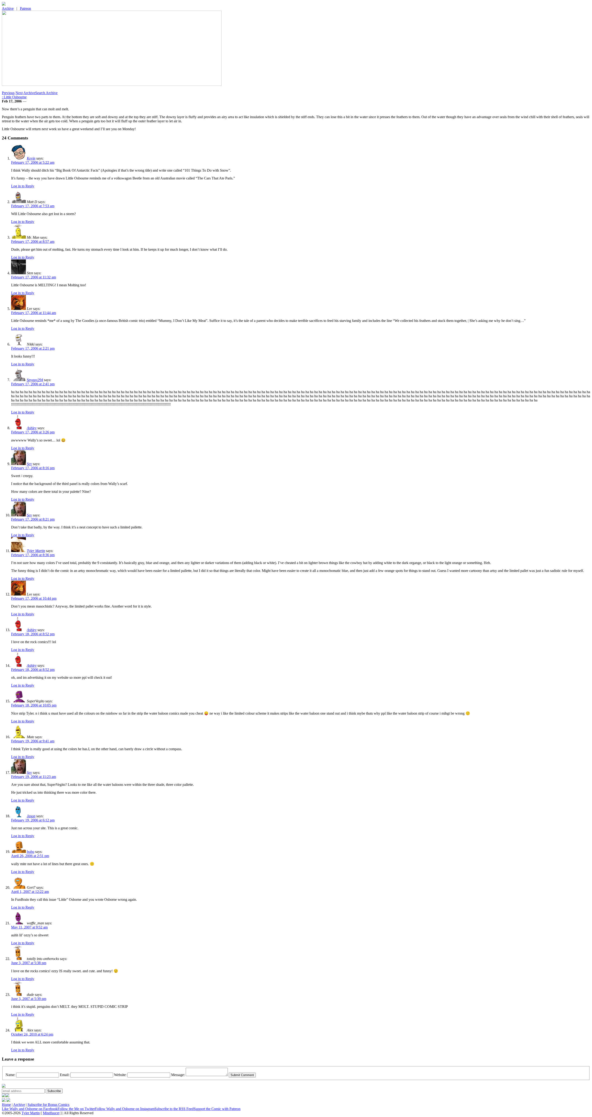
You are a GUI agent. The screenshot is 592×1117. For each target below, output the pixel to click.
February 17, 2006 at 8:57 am (32, 242)
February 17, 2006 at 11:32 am (33, 277)
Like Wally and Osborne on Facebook (30, 1109)
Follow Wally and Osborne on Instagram (124, 1109)
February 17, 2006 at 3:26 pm (33, 432)
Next (19, 93)
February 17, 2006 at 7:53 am (32, 206)
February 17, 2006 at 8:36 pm (33, 555)
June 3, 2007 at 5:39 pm (28, 999)
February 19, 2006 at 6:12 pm (33, 820)
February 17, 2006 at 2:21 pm (33, 348)
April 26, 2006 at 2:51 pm (30, 856)
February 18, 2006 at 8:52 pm (33, 634)
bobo (30, 852)
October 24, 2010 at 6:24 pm (32, 1034)
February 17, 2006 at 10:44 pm (33, 598)
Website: (120, 1075)
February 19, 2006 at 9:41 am (32, 741)
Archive (8, 8)
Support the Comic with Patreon (217, 1109)
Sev (29, 464)
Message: (178, 1075)
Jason (31, 816)
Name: (10, 1075)
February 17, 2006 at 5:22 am (32, 162)
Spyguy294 (35, 380)
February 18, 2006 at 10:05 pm (33, 705)
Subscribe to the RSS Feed (174, 1109)
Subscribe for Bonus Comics (48, 1105)
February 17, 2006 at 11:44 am (33, 313)
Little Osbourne (14, 97)
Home (6, 1105)
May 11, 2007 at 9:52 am (29, 927)
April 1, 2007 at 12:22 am (30, 892)
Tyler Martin (36, 551)
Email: (64, 1075)
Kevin (31, 158)
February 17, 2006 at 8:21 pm (33, 519)
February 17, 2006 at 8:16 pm (33, 468)
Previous (8, 93)
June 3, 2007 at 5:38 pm (28, 963)
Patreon (25, 8)
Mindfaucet (51, 1113)
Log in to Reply (22, 186)
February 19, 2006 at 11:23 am (33, 777)
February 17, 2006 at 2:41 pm (33, 384)
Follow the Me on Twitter (76, 1109)
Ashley (32, 428)
